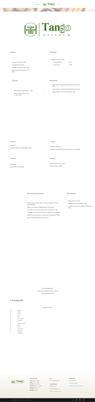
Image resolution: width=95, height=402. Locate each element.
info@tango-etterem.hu (78, 385)
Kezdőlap (37, 4)
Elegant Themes (17, 400)
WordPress (28, 400)
